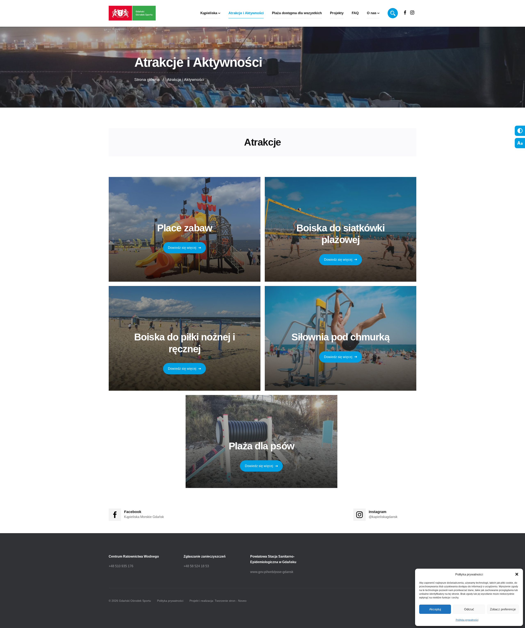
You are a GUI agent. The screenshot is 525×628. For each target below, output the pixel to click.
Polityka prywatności (467, 620)
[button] (517, 574)
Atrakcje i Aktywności (246, 13)
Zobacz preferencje (503, 609)
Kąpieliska (208, 13)
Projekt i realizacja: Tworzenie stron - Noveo (218, 600)
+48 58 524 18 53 (196, 566)
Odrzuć (469, 609)
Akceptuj (435, 609)
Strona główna (147, 79)
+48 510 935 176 (121, 566)
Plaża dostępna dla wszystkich (297, 13)
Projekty (337, 13)
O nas (371, 13)
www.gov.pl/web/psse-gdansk (271, 572)
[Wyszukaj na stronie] (393, 13)
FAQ (355, 13)
